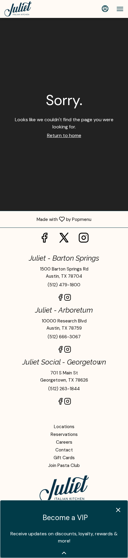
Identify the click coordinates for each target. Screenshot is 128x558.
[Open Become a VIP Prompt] (64, 553)
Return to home (64, 135)
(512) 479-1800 (64, 285)
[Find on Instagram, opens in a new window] (83, 239)
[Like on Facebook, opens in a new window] (44, 239)
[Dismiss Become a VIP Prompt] (118, 510)
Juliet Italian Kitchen (64, 488)
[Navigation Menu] (120, 9)
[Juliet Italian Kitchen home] (31, 8)
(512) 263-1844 (64, 389)
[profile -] (105, 8)
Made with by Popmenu (47, 219)
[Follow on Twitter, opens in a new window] (64, 239)
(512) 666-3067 (64, 337)
